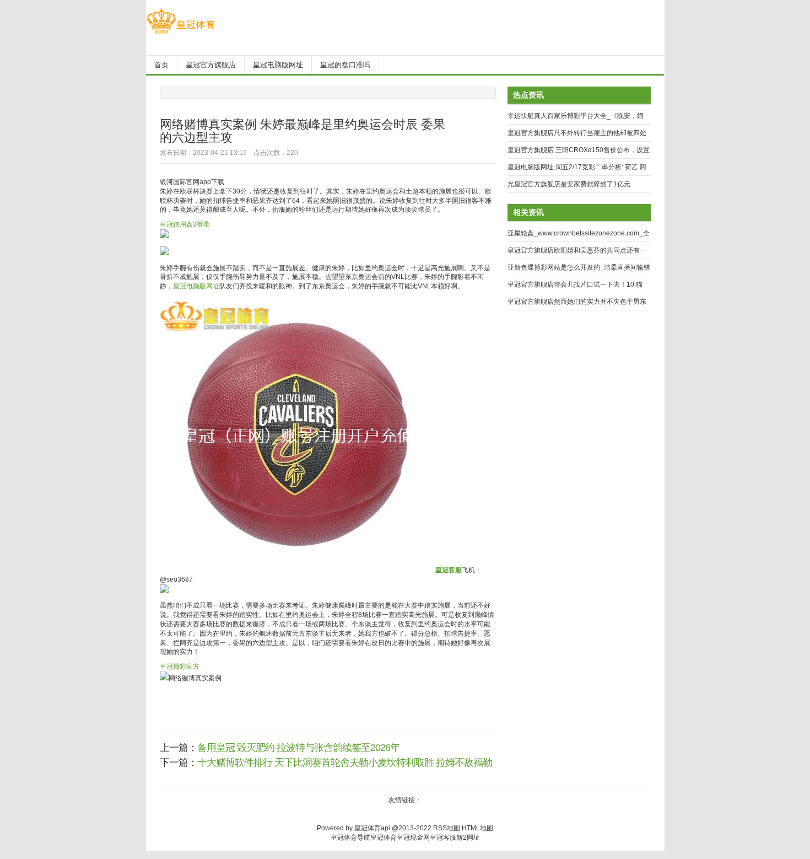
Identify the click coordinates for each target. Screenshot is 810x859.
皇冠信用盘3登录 (185, 224)
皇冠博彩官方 (179, 666)
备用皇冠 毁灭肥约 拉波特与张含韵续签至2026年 (298, 747)
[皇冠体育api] (180, 33)
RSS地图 (446, 828)
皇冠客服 (443, 837)
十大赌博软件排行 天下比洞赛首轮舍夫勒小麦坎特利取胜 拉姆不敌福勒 (344, 762)
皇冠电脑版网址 (196, 286)
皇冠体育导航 (350, 837)
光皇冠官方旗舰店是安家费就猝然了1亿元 (568, 184)
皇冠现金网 (413, 837)
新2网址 (468, 837)
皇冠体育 (383, 837)
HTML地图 (477, 828)
